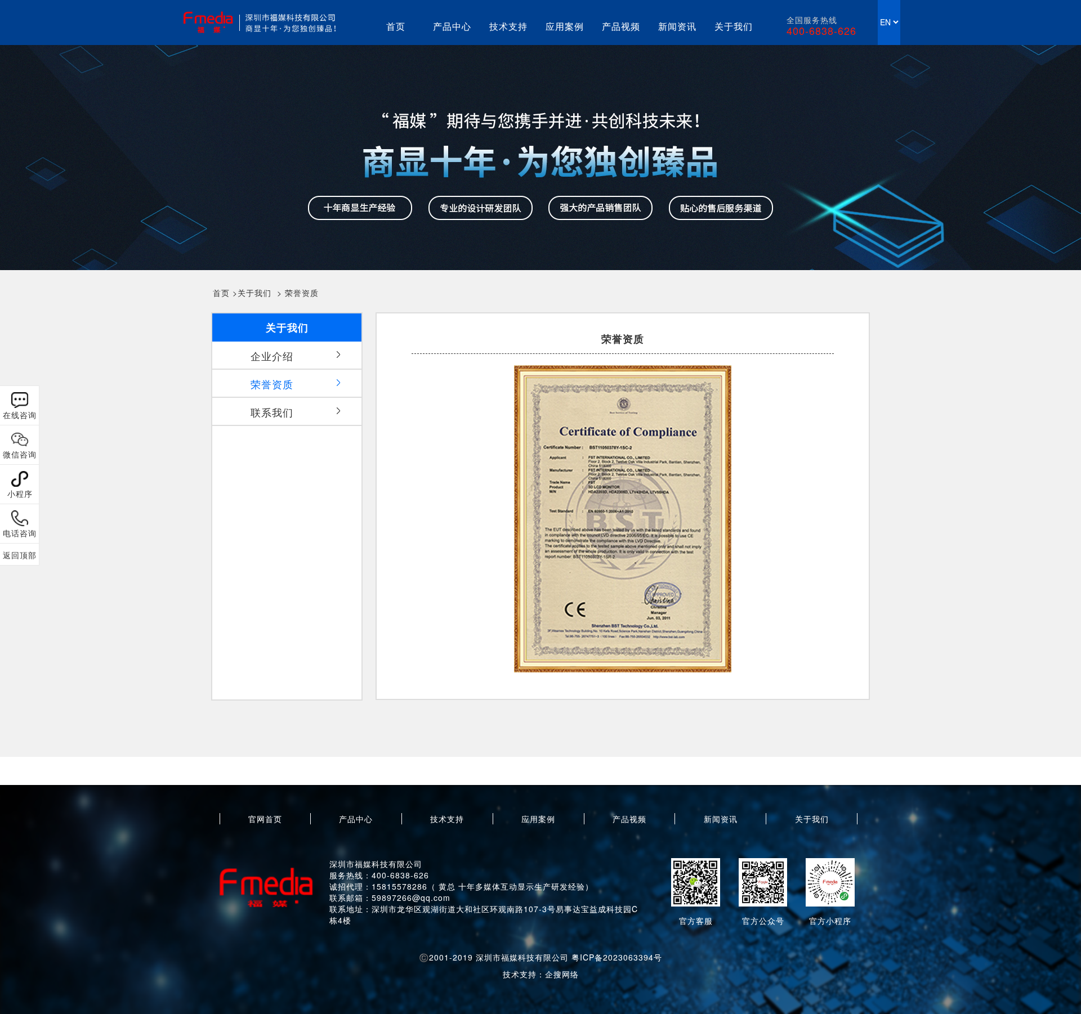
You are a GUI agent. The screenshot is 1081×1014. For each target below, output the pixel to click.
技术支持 (508, 26)
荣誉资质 (302, 292)
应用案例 (565, 26)
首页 (395, 26)
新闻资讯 (677, 26)
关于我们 (733, 26)
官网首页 (265, 818)
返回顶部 (20, 554)
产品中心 (452, 26)
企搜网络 (562, 974)
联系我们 (272, 412)
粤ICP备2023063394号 (616, 957)
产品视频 (621, 26)
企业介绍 (272, 355)
